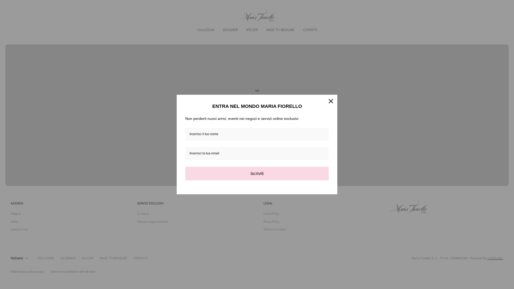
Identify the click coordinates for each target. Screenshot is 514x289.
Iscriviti (257, 173)
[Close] (330, 101)
